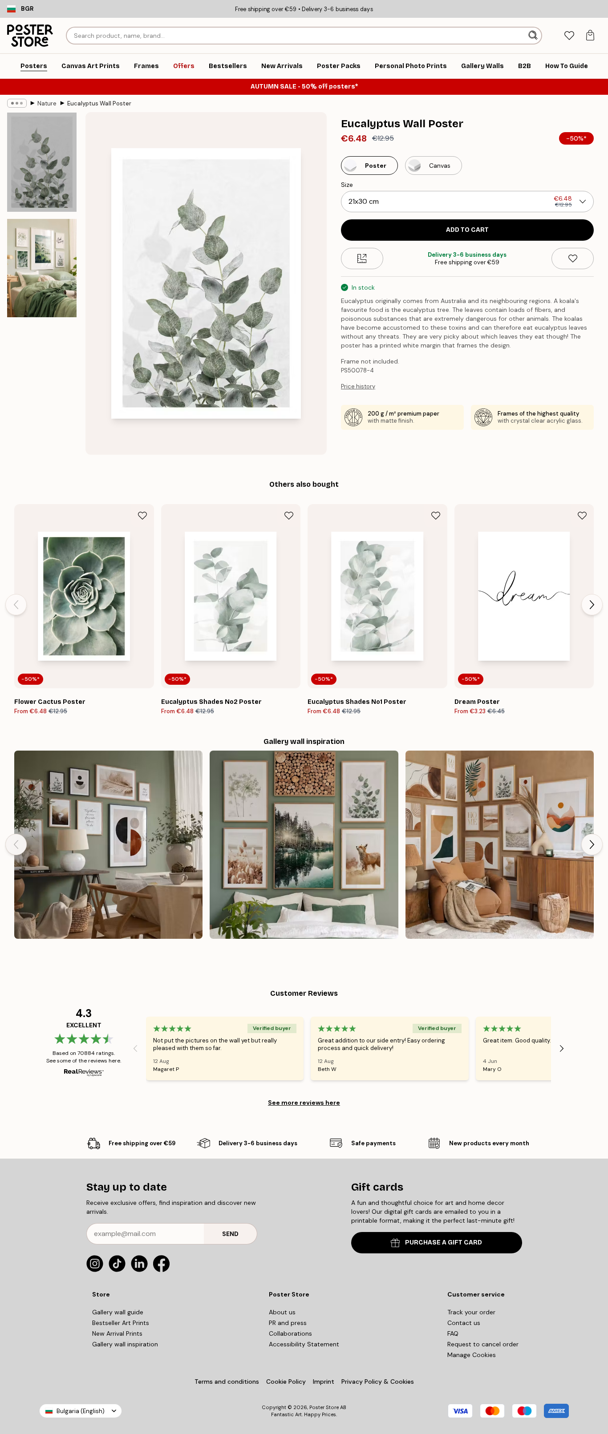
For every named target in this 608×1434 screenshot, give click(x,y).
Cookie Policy (286, 1381)
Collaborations (290, 1333)
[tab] (569, 35)
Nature (47, 103)
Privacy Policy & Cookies (377, 1381)
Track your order (471, 1312)
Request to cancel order (483, 1344)
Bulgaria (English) (81, 1411)
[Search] (534, 35)
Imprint (323, 1381)
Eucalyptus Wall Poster (99, 103)
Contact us (463, 1323)
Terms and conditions (227, 1381)
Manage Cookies (471, 1355)
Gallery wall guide (117, 1312)
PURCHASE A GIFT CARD (443, 1242)
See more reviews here (304, 1103)
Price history (358, 386)
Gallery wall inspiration (125, 1344)
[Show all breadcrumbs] (17, 103)
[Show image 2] (42, 268)
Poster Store (324, 1407)
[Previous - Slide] (16, 604)
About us (282, 1312)
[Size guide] (362, 258)
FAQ (452, 1333)
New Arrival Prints (117, 1333)
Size (347, 185)
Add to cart (467, 230)
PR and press (288, 1323)
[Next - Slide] (592, 604)
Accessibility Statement (304, 1344)
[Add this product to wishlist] (572, 258)
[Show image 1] (42, 162)
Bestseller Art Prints (120, 1323)
